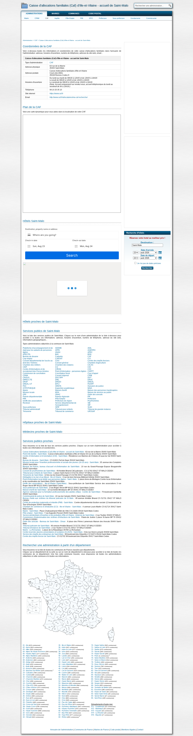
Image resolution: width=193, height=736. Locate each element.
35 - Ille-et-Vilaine (65, 645)
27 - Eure (26, 698)
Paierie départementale (32, 397)
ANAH (57, 352)
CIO (89, 367)
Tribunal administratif (31, 409)
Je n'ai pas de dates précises (149, 263)
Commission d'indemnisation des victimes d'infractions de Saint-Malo (51, 517)
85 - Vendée (95, 677)
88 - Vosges (95, 683)
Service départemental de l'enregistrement (65, 404)
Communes (73, 14)
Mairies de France (101, 730)
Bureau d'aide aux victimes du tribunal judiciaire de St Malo (48, 498)
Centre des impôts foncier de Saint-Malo (39, 536)
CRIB (90, 375)
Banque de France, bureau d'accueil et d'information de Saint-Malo (51, 467)
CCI (89, 359)
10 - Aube (26, 664)
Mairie (26, 18)
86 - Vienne (95, 679)
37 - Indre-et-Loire (65, 649)
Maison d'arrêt (61, 390)
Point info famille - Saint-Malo (35, 454)
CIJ (56, 367)
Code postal (95, 14)
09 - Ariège (27, 662)
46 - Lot (61, 668)
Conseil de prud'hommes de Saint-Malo (39, 471)
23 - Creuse (27, 689)
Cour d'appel (93, 373)
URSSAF (91, 411)
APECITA (26, 354)
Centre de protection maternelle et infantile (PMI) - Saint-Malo (48, 502)
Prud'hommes (93, 401)
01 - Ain (25, 645)
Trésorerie (27, 411)
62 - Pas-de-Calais (65, 702)
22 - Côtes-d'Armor (30, 687)
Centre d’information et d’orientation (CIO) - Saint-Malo (45, 456)
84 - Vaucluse (96, 675)
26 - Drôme (27, 696)
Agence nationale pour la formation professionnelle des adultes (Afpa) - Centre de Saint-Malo (61, 492)
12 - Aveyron (27, 668)
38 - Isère (62, 651)
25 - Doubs (27, 694)
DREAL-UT (27, 384)
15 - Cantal (27, 675)
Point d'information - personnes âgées (70, 371)
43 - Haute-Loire (64, 662)
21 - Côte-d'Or (28, 685)
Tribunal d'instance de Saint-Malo (36, 528)
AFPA (57, 350)
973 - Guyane (96, 711)
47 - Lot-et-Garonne (66, 670)
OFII (24, 394)
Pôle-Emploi (70, 18)
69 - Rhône (63, 717)
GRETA (58, 386)
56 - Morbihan (64, 689)
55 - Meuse (63, 687)
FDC (25, 386)
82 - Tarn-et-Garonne (99, 670)
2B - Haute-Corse (29, 706)
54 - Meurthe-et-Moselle (67, 685)
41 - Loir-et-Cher (65, 658)
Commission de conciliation (34, 373)
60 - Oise (62, 698)
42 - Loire (62, 660)
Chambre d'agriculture (97, 363)
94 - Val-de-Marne (97, 696)
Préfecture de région (63, 401)
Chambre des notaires (64, 365)
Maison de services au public (99, 392)
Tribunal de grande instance (99, 409)
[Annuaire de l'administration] (24, 5)
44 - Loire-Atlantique (66, 664)
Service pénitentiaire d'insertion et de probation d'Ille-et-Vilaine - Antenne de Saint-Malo (58, 515)
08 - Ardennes (28, 660)
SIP (89, 405)
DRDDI (58, 382)
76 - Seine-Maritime (98, 658)
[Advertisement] (97, 29)
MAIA (90, 388)
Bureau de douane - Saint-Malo (36, 460)
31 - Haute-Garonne (30, 711)
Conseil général (61, 363)
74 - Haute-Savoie (97, 654)
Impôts (57, 18)
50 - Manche (63, 677)
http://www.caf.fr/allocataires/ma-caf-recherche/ (69, 97)
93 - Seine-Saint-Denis (99, 694)
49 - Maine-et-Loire (65, 675)
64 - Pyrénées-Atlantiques (68, 706)
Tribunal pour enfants (64, 409)
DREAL (91, 382)
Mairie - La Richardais (32, 530)
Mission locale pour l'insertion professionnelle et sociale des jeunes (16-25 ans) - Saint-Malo (61, 462)
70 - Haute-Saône (97, 645)
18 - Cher (26, 681)
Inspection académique (64, 388)
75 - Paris (94, 656)
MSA (57, 392)
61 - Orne (62, 700)
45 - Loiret (62, 666)
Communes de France (83, 730)
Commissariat (151, 18)
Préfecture (103, 18)
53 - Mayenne (64, 683)
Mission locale (29, 392)
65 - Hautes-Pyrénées (67, 708)
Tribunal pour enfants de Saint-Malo (37, 473)
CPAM (37, 18)
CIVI (89, 369)
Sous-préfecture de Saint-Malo (35, 488)
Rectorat (26, 403)
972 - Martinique (97, 708)
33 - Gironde (27, 715)
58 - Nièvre (63, 694)
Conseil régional (62, 375)
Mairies (55, 14)
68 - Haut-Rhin (64, 715)
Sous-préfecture (119, 18)
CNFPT (91, 371)
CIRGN (58, 369)
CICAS (90, 365)
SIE (89, 403)
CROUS (26, 378)
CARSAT (58, 359)
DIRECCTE (27, 380)
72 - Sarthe (95, 649)
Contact (140, 730)
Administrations (34, 14)
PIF (89, 397)
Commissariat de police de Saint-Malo (38, 496)
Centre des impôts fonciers (98, 361)
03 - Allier (26, 649)
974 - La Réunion (97, 713)
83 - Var (94, 673)
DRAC (90, 380)
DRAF (25, 382)
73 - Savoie (95, 651)
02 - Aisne (26, 647)
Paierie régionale (62, 397)
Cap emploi (27, 359)
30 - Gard (26, 708)
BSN (89, 354)
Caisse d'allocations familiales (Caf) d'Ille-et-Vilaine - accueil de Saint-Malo (53, 452)
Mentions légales (129, 730)
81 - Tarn (94, 668)
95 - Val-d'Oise (96, 698)
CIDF (25, 367)
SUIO (90, 407)
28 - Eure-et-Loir (29, 700)
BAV (57, 354)
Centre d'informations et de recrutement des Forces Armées (36, 370)
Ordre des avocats (95, 394)
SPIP (57, 407)
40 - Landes (63, 656)
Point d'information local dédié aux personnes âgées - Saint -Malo (50, 479)
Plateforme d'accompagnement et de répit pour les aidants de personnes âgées (38, 350)
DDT (89, 378)
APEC (90, 352)
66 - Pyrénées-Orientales (68, 711)
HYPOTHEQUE (29, 388)
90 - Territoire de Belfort (99, 687)
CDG (57, 361)
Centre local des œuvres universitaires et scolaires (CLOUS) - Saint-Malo (52, 532)
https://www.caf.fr (56, 93)
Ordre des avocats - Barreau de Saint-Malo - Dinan (44, 521)
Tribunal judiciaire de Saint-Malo (36, 526)
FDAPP (91, 384)
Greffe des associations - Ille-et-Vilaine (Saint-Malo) (44, 483)
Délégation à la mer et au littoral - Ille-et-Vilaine (42, 477)
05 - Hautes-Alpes (29, 654)
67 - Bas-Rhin (64, 713)
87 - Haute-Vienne (97, 681)
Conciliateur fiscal (62, 373)
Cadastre (59, 356)
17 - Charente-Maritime (31, 679)
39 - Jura (62, 654)
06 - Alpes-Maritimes (30, 656)
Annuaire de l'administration (61, 730)
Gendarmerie (135, 18)
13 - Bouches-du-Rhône (31, 670)
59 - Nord (62, 696)
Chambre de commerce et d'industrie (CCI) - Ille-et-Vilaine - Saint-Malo (52, 507)
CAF (47, 18)
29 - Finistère (27, 702)
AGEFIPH (91, 350)
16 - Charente (28, 677)
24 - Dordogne (28, 692)
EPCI (91, 18)
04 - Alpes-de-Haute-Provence (34, 651)
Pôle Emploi (60, 399)
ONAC (57, 394)
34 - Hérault (27, 717)
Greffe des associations (32, 401)
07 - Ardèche (27, 658)
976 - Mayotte (96, 715)
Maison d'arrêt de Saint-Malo (34, 490)
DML (57, 380)
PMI (81, 18)
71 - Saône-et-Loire (98, 647)
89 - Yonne (95, 685)
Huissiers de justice (96, 386)
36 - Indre (62, 647)
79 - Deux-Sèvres (97, 664)
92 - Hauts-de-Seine (98, 692)
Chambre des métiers (31, 365)
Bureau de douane (30, 356)
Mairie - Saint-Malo (30, 511)
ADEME (58, 348)
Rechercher (147, 268)
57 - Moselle (63, 692)
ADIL (90, 348)
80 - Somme (95, 666)
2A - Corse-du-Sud (29, 704)
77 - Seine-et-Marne (98, 660)
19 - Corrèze (27, 683)
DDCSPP (59, 378)
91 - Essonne (96, 689)
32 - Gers (26, 713)
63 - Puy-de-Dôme (65, 704)
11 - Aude (26, 666)
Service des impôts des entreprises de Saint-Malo (43, 534)
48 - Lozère (63, 673)
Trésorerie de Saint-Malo (33, 475)
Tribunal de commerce (64, 411)
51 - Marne (62, 679)
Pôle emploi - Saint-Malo (33, 513)
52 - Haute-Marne (65, 681)
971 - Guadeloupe (97, 706)
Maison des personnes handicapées (102, 390)
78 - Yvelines (96, 662)
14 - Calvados (28, 673)
